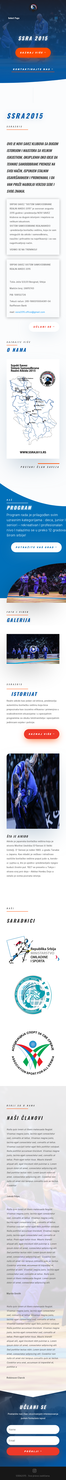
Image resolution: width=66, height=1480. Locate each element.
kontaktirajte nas (31, 69)
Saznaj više (31, 52)
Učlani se (42, 326)
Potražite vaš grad (35, 547)
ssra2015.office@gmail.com (30, 312)
